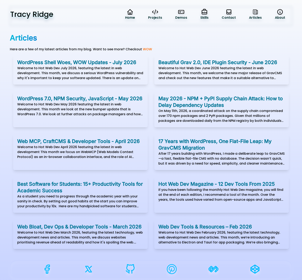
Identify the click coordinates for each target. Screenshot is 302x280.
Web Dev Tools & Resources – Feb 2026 (205, 227)
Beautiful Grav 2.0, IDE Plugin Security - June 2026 (217, 62)
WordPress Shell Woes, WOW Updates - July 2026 (76, 62)
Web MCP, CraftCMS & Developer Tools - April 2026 (78, 141)
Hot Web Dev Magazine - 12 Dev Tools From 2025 (216, 184)
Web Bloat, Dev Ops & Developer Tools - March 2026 (79, 227)
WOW (147, 49)
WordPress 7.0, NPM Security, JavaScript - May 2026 (79, 98)
